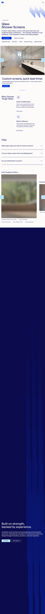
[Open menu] (43, 2)
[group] (22, 67)
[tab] (20, 90)
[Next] (43, 197)
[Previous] (2, 197)
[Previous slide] (2, 60)
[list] (22, 197)
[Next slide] (43, 60)
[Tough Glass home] (2, 2)
